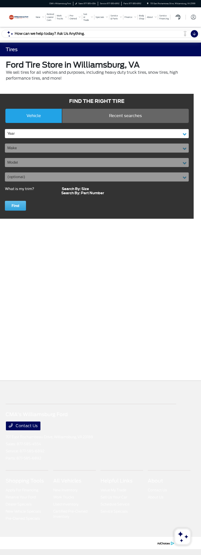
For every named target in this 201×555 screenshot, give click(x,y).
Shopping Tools (25, 481)
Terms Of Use (75, 543)
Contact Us (26, 425)
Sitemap (93, 543)
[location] (147, 3)
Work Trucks (63, 497)
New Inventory (65, 490)
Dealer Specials (19, 504)
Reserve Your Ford (21, 497)
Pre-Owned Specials (23, 518)
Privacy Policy (54, 543)
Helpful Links (116, 481)
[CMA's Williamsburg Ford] (19, 16)
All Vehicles (67, 481)
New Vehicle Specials (23, 511)
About (155, 481)
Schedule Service (114, 504)
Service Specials (114, 511)
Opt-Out (147, 543)
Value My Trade (113, 490)
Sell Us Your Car (113, 497)
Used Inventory (65, 504)
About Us (155, 497)
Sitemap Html (111, 543)
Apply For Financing (22, 490)
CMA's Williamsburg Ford (24, 543)
